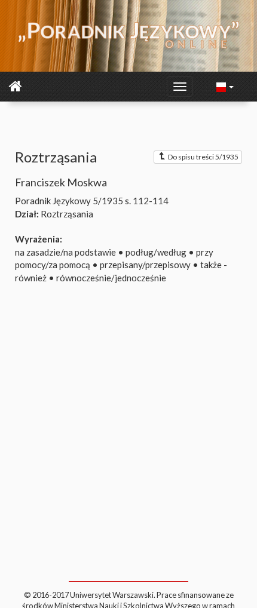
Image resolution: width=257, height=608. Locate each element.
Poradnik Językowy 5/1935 (69, 200)
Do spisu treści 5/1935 (203, 156)
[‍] (225, 86)
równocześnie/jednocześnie (111, 277)
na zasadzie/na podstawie (65, 252)
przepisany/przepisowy (145, 264)
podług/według (156, 252)
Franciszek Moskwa (61, 182)
